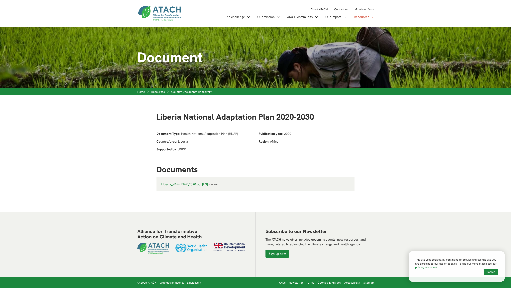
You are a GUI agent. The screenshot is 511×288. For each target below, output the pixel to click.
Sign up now (277, 254)
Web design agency (172, 282)
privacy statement (426, 267)
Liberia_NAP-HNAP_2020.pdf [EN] (184, 184)
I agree (491, 272)
